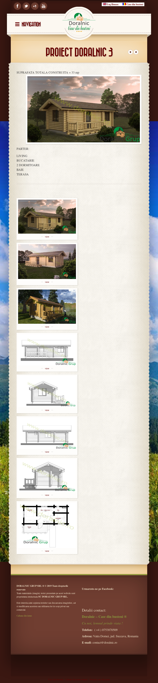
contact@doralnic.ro (104, 642)
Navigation (31, 24)
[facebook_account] (17, 6)
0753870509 (110, 630)
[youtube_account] (43, 6)
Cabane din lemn (24, 615)
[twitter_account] (26, 6)
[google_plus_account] (35, 6)
